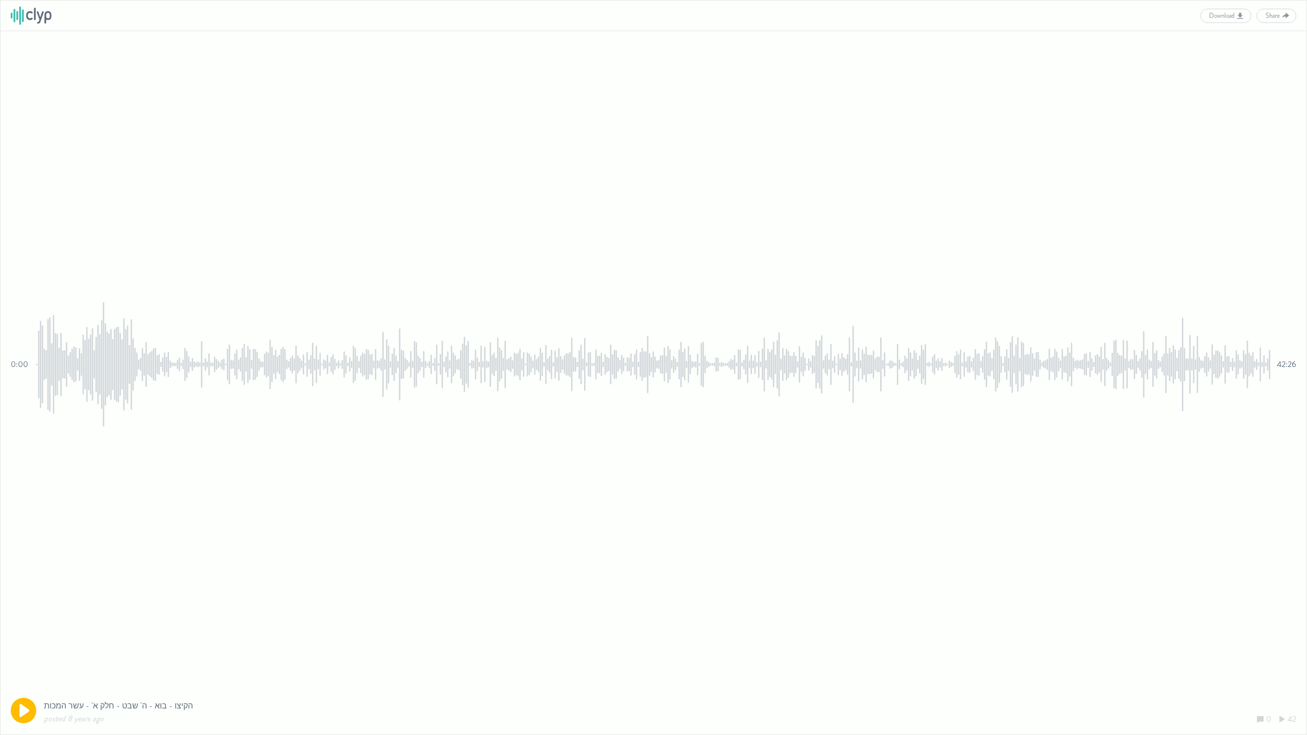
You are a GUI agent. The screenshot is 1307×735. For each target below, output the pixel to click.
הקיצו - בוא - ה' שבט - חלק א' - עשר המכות (118, 706)
